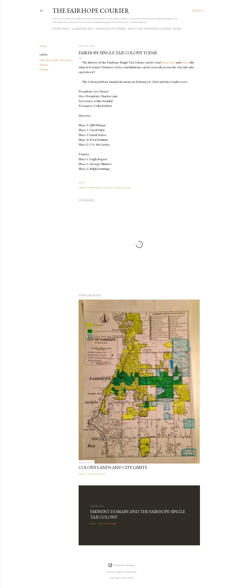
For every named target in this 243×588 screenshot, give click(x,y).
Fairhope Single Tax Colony (56, 60)
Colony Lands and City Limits (113, 467)
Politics (43, 64)
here (164, 62)
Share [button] (43, 46)
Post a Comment (96, 474)
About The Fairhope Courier (149, 28)
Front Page (61, 28)
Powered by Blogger (124, 565)
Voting (43, 69)
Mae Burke (130, 572)
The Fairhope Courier (90, 10)
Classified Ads (82, 28)
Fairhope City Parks (110, 28)
